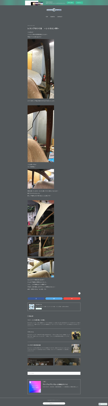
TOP (47, 16)
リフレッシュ (31, 331)
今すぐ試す (70, 2)
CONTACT (59, 16)
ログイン (79, 2)
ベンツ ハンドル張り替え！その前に (36, 320)
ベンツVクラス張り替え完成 (34, 345)
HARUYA (52, 16)
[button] (47, 16)
